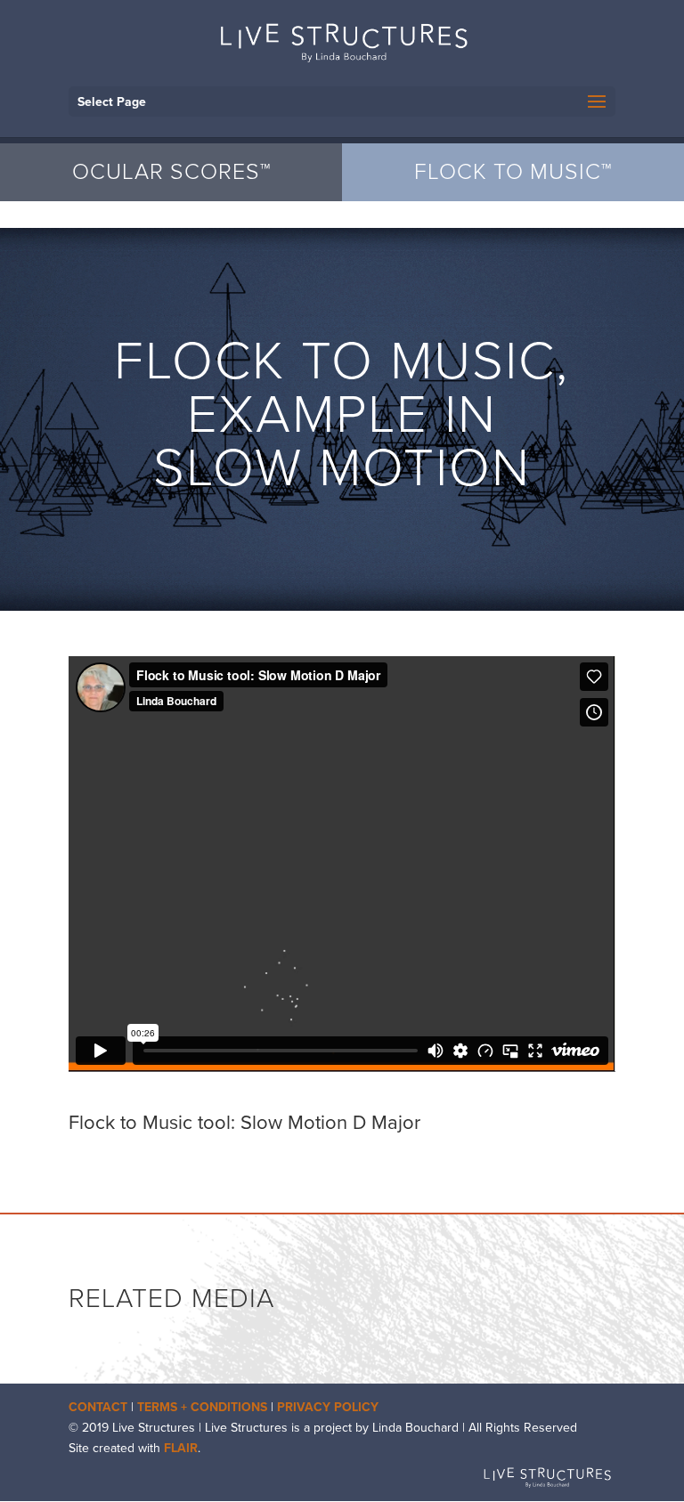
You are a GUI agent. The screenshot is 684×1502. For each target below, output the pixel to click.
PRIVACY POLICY (328, 1407)
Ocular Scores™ (171, 171)
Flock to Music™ (513, 171)
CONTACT (98, 1407)
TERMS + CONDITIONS (202, 1407)
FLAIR (181, 1448)
